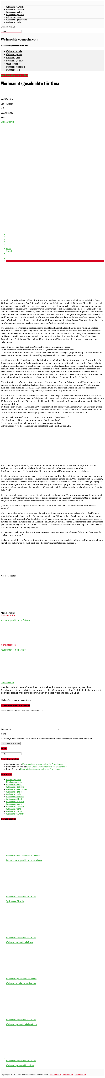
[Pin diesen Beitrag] (55, 239)
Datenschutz (80, 1074)
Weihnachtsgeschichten (16, 20)
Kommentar (6, 729)
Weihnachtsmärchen (15, 796)
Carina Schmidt (7, 122)
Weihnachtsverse (14, 811)
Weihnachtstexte (13, 809)
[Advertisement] (20, 280)
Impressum (67, 1074)
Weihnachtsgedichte (15, 14)
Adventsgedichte (13, 17)
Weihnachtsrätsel (14, 799)
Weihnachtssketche (15, 801)
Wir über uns (55, 1074)
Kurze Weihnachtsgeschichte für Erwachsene (42, 764)
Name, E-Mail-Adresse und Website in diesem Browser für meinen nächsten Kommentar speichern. (48, 738)
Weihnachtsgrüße (14, 12)
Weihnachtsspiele (14, 804)
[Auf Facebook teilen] (55, 234)
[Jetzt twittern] (55, 237)
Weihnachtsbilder (14, 784)
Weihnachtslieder (14, 22)
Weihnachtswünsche (15, 7)
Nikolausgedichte (14, 782)
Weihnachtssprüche (15, 9)
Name (3, 734)
